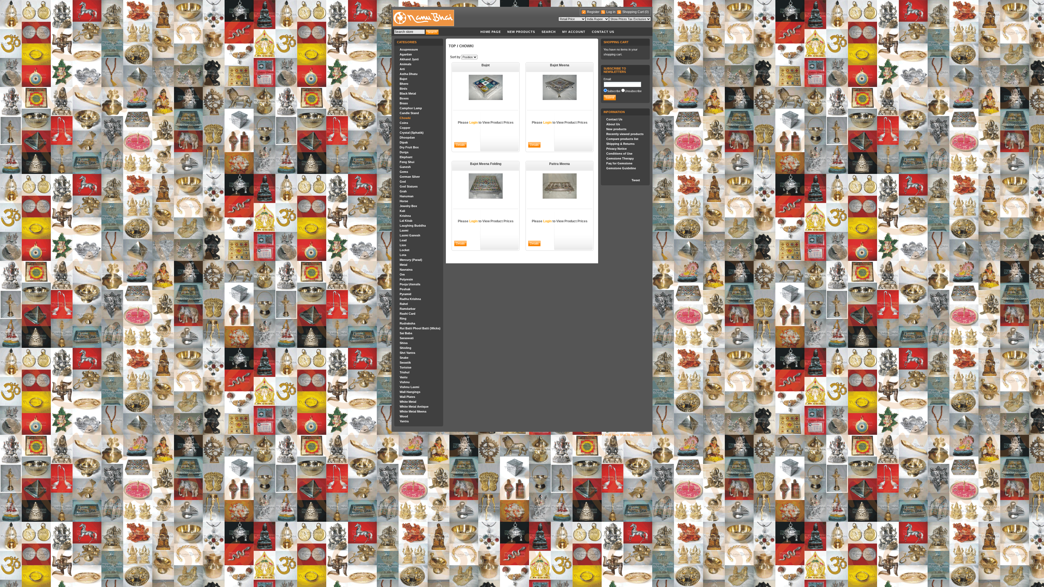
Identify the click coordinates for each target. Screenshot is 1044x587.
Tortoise (405, 367)
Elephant (406, 157)
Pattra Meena (559, 164)
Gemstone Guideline (621, 168)
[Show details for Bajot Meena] (560, 99)
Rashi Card (407, 313)
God (403, 181)
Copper (405, 127)
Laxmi (404, 230)
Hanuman (407, 196)
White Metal (408, 401)
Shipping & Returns (620, 143)
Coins (404, 122)
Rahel (404, 303)
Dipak (404, 142)
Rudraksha (407, 323)
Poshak (405, 289)
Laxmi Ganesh (410, 235)
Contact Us (603, 31)
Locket (404, 250)
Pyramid (405, 294)
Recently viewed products (625, 134)
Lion (403, 245)
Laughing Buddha (413, 225)
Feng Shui (407, 162)
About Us (613, 124)
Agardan (406, 54)
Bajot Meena (559, 65)
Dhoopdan (407, 137)
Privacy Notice (616, 148)
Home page (490, 31)
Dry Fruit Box (409, 147)
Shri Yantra (407, 352)
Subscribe (613, 91)
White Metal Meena (413, 411)
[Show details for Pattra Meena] (560, 197)
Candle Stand (409, 113)
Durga (404, 152)
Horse (404, 201)
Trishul (404, 372)
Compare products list (622, 138)
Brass (404, 103)
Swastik (405, 362)
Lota (403, 255)
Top (452, 46)
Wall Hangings (410, 392)
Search (549, 31)
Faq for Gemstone (619, 163)
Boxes (404, 98)
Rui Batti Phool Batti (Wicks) (420, 328)
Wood (404, 416)
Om (402, 274)
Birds (403, 88)
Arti (402, 69)
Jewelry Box (408, 206)
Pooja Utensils (410, 284)
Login (473, 122)
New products (521, 31)
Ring (403, 318)
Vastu (404, 377)
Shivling (405, 347)
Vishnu (405, 382)
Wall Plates (407, 396)
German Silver (410, 176)
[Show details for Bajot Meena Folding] (486, 197)
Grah (403, 191)
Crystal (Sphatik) (412, 132)
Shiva (404, 343)
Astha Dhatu (409, 74)
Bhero (404, 83)
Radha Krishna (410, 299)
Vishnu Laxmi (409, 387)
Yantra (404, 421)
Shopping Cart (633, 12)
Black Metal (408, 93)
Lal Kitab (406, 220)
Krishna (405, 215)
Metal (403, 264)
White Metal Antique (414, 406)
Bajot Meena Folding (485, 164)
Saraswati (407, 338)
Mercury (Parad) (411, 259)
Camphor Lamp (411, 108)
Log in (611, 12)
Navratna (406, 269)
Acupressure (409, 49)
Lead (403, 240)
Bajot (403, 78)
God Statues (409, 186)
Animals (405, 64)
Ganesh (405, 166)
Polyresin (406, 279)
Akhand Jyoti (409, 59)
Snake (404, 357)
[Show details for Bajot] (486, 99)
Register (593, 12)
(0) (647, 12)
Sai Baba (406, 333)
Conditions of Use (619, 153)
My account (573, 31)
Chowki (405, 118)
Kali (402, 211)
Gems (404, 171)
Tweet (636, 180)
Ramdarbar (407, 308)
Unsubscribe (633, 91)
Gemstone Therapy (620, 158)
